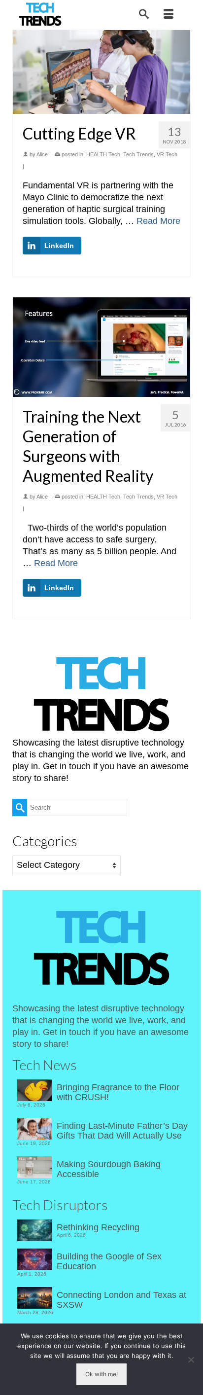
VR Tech (167, 154)
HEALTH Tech (103, 154)
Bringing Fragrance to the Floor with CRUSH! (118, 1092)
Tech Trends (138, 154)
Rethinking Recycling (98, 1227)
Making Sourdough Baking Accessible (109, 1169)
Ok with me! (101, 1374)
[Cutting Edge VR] (101, 72)
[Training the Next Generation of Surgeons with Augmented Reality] (101, 347)
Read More (158, 221)
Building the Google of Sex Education (109, 1261)
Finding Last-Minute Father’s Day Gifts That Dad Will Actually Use (122, 1131)
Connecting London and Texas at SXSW (121, 1300)
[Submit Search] (19, 807)
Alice (42, 154)
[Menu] (168, 15)
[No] (191, 1359)
